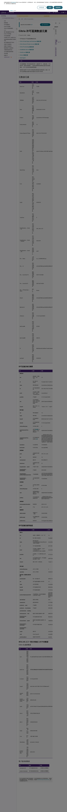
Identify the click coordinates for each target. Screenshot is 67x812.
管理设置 (41, 7)
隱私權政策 (13, 2)
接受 (50, 7)
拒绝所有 (58, 7)
